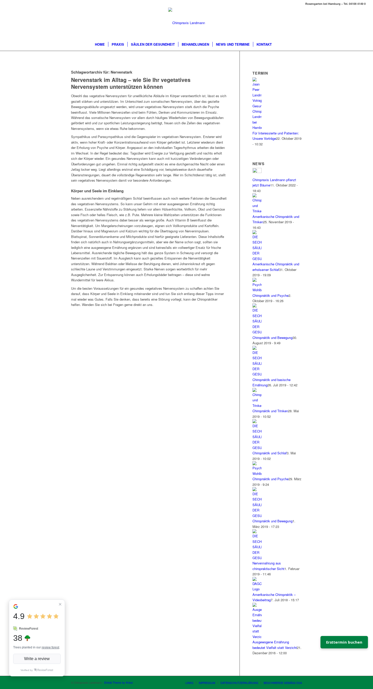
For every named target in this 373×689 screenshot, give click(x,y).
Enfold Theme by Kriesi (118, 682)
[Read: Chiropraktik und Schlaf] (257, 447)
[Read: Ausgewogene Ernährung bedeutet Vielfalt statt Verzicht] (257, 636)
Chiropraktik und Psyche (270, 295)
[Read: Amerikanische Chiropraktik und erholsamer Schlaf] (257, 258)
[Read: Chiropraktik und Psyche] (257, 289)
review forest (50, 647)
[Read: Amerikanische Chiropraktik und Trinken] (257, 211)
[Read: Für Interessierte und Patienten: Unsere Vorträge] (257, 127)
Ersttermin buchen (344, 642)
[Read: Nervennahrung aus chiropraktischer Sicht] (257, 557)
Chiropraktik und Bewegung (272, 337)
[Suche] (278, 44)
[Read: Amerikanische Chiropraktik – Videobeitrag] (257, 589)
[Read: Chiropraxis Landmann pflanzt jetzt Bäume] (257, 171)
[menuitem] (100, 44)
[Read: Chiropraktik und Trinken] (257, 405)
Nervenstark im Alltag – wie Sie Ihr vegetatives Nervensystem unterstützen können (131, 83)
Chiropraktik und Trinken (270, 410)
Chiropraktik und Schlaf (269, 453)
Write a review (37, 659)
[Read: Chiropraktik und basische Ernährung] (257, 374)
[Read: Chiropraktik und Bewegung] (257, 332)
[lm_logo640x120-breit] (186, 23)
